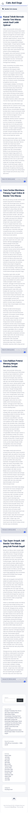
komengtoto (15, 241)
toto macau (21, 487)
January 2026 (8, 767)
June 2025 (7, 779)
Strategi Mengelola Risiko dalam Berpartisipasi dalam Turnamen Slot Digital (14, 731)
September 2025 (9, 774)
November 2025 (9, 771)
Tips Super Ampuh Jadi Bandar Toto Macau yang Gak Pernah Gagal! (14, 543)
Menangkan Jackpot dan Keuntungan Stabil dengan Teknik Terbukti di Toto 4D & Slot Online (13, 721)
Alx (22, 807)
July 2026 (7, 757)
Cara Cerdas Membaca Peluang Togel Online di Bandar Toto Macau (13, 193)
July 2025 (7, 778)
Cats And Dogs (14, 2)
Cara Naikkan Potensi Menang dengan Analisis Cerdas (13, 364)
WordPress (13, 807)
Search (6, 697)
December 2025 (9, 769)
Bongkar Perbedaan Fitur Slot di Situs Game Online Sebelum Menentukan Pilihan (13, 712)
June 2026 (7, 759)
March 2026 (8, 764)
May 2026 (7, 760)
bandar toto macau (13, 89)
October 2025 (8, 773)
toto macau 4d (11, 572)
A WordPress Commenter (11, 743)
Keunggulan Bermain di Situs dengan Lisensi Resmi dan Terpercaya (12, 726)
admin (13, 179)
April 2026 (7, 762)
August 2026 (8, 755)
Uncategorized (19, 179)
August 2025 (8, 776)
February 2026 (8, 766)
